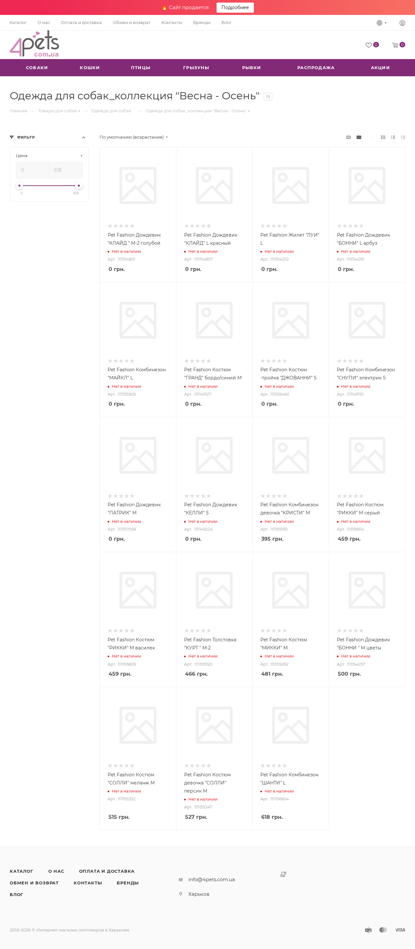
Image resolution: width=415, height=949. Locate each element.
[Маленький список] (348, 137)
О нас (56, 871)
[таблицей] (403, 137)
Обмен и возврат (34, 882)
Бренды (128, 882)
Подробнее (235, 7)
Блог (16, 894)
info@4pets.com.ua (211, 879)
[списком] (393, 137)
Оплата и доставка (107, 871)
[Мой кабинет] (402, 24)
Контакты (88, 882)
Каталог (21, 871)
